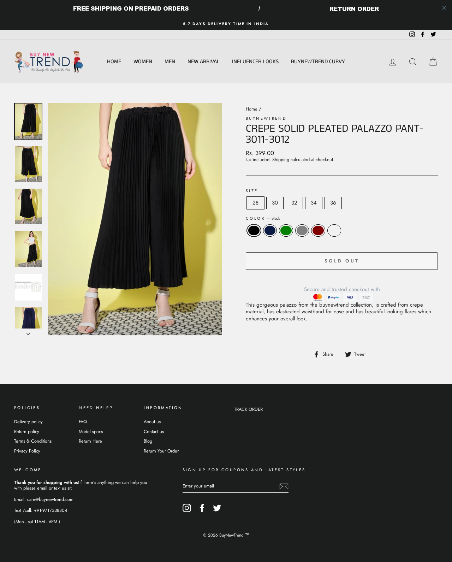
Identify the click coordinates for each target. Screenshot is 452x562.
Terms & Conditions (33, 441)
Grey (302, 231)
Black (254, 231)
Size (252, 191)
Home (114, 62)
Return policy (26, 431)
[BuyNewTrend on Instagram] (187, 508)
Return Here (90, 441)
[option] (226, 24)
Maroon (318, 231)
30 (275, 203)
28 (255, 203)
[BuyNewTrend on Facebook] (202, 508)
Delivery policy (28, 421)
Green (286, 231)
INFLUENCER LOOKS (255, 62)
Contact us (154, 431)
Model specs (91, 431)
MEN (170, 62)
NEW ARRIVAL (204, 62)
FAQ (83, 421)
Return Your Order (161, 451)
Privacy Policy (27, 451)
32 (294, 203)
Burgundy (334, 231)
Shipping (280, 160)
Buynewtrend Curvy (318, 62)
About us (152, 421)
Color (263, 218)
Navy (270, 231)
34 (314, 203)
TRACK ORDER (248, 409)
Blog (148, 441)
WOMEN (142, 62)
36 (333, 203)
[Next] (28, 332)
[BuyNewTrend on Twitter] (217, 508)
